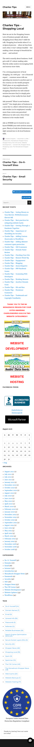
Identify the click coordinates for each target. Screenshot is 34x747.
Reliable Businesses (14, 630)
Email (7, 566)
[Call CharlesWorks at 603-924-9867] (17, 197)
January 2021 (9, 482)
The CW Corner (16, 142)
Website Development (13, 590)
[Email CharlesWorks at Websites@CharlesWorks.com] (17, 191)
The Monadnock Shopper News (17, 669)
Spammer (10, 660)
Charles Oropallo (10, 138)
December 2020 (10, 485)
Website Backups (12, 678)
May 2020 (8, 501)
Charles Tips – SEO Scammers (16, 247)
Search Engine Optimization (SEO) (16, 635)
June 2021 (8, 480)
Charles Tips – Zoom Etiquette (16, 266)
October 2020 (10, 488)
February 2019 (10, 539)
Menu (28, 7)
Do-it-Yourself (12, 606)
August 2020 (9, 493)
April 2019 (8, 533)
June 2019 (8, 528)
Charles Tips (10, 7)
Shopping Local (7, 146)
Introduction (6, 140)
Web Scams (11, 674)
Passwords (8, 576)
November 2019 (10, 517)
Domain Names (12, 610)
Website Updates (11, 592)
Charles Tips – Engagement (15, 260)
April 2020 (8, 504)
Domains (8, 563)
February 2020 (10, 509)
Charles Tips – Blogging (13, 263)
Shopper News (7, 142)
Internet (8, 568)
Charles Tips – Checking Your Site (17, 255)
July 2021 (8, 477)
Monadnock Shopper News (19, 140)
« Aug (5, 463)
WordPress (9, 595)
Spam (8, 656)
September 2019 (11, 523)
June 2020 (8, 498)
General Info (16, 144)
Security (8, 579)
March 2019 (9, 536)
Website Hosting (13, 682)
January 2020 (9, 512)
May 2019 (8, 531)
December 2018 (10, 544)
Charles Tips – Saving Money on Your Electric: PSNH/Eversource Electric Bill (17, 214)
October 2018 (9, 549)
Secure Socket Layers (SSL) (16, 640)
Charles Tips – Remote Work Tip (17, 258)
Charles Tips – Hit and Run (15, 287)
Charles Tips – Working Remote (16, 279)
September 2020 (11, 490)
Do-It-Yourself (10, 560)
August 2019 (9, 525)
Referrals (10, 626)
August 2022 (9, 472)
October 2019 (9, 520)
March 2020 (9, 506)
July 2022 (8, 474)
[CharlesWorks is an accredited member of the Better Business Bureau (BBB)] (17, 401)
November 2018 (10, 547)
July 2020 (8, 496)
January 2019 (9, 541)
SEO (6, 582)
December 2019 (10, 514)
